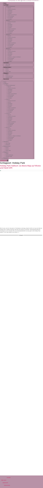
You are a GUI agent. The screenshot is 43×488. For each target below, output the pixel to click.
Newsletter (6, 79)
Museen (9, 7)
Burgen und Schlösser (12, 14)
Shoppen (5, 73)
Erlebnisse (8, 65)
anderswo (8, 48)
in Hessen (8, 34)
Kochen (7, 70)
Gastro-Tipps (8, 71)
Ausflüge (5, 4)
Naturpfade (10, 26)
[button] (17, 80)
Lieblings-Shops (9, 77)
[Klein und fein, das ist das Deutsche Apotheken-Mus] (32, 373)
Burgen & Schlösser (12, 28)
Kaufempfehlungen (9, 76)
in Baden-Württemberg (10, 6)
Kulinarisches (7, 67)
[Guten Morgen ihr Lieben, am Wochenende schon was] (10, 373)
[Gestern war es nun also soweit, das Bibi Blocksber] (32, 329)
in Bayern (7, 20)
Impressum (5, 482)
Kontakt (9, 477)
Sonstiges (10, 19)
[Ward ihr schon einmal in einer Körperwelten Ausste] (10, 413)
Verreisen (5, 62)
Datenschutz (7, 485)
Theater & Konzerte (12, 9)
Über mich (3, 480)
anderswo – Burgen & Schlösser (14, 56)
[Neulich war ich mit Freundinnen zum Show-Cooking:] (32, 271)
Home (4, 3)
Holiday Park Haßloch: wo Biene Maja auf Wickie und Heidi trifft (20, 167)
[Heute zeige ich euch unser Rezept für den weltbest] (32, 452)
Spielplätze (10, 10)
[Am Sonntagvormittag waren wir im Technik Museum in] (10, 324)
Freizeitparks (10, 17)
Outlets (7, 74)
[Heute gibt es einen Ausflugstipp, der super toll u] (32, 413)
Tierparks (10, 13)
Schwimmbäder (11, 16)
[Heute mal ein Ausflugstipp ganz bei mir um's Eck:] (10, 453)
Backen (7, 68)
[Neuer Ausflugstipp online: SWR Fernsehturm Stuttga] (10, 267)
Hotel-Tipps (8, 64)
